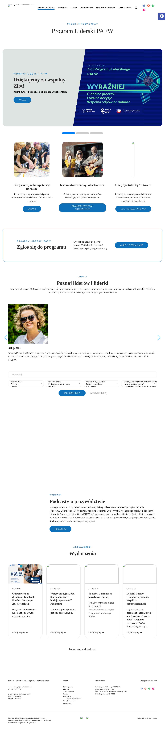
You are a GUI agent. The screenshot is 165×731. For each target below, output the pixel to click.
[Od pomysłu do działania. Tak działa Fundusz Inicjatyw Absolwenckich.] (25, 574)
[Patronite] (148, 6)
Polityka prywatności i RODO (105, 694)
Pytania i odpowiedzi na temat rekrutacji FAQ (110, 692)
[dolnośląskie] (63, 381)
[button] (161, 16)
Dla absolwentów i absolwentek (82, 207)
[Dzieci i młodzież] (101, 384)
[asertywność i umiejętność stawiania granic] (138, 381)
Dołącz (32, 209)
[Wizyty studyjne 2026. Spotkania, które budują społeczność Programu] (64, 574)
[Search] (136, 8)
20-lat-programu (68, 692)
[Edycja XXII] (25, 381)
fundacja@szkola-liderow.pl (22, 687)
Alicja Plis (14, 348)
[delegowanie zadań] (138, 384)
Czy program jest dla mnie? (104, 689)
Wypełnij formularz (131, 245)
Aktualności (124, 8)
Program (66, 689)
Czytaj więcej (20, 632)
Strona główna (46, 8)
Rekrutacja (67, 696)
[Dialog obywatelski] (101, 381)
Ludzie (65, 694)
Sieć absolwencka (105, 8)
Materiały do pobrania (74, 698)
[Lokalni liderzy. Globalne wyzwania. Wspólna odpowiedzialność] (140, 574)
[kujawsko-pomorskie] (63, 384)
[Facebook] (144, 6)
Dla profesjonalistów (133, 209)
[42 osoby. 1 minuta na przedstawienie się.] (102, 574)
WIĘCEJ (22, 100)
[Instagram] (144, 10)
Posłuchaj (60, 529)
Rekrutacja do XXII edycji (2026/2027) (107, 687)
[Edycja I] (25, 384)
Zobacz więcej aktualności (82, 649)
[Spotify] (153, 6)
